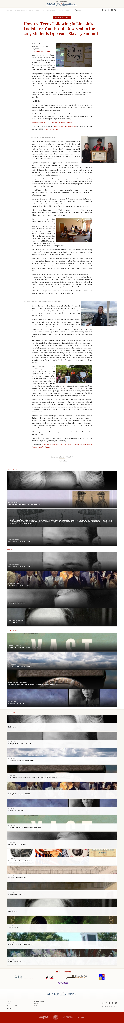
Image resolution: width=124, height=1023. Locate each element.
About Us (69, 10)
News (31, 10)
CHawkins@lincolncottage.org (65, 127)
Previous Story (62, 461)
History (9, 10)
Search (79, 10)
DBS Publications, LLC (111, 1006)
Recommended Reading (49, 10)
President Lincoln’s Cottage (41, 51)
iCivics (61, 10)
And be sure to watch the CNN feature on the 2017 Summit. (52, 123)
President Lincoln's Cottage (62, 17)
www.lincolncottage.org (52, 129)
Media (37, 10)
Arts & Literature (20, 10)
